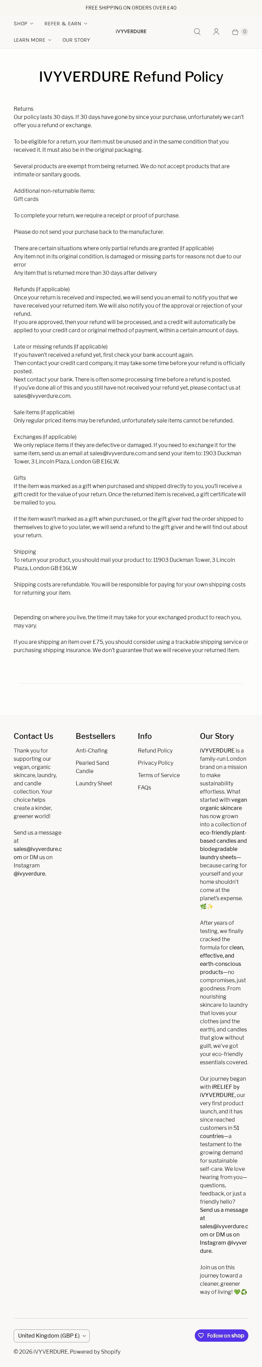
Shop (20, 23)
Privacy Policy (155, 763)
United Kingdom (49, 1335)
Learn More (29, 40)
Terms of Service (159, 775)
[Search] (197, 32)
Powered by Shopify (95, 1352)
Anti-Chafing (92, 750)
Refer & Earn (62, 23)
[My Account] (216, 32)
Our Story (76, 40)
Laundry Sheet (94, 783)
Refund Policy (155, 750)
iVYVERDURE (50, 1352)
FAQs (144, 787)
